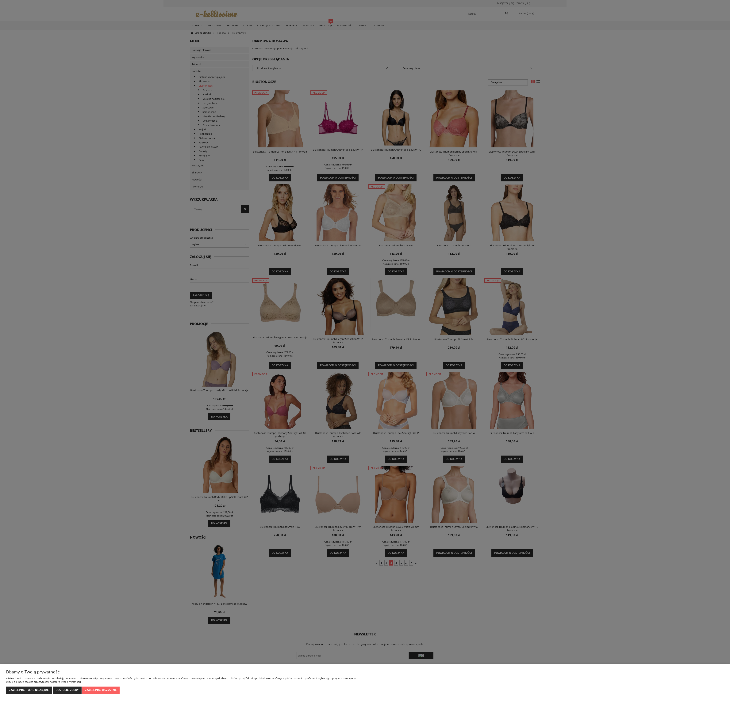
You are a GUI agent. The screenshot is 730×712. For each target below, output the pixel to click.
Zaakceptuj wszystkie (101, 690)
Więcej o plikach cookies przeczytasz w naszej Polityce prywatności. (43, 682)
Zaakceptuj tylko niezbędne (29, 690)
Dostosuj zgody (67, 690)
